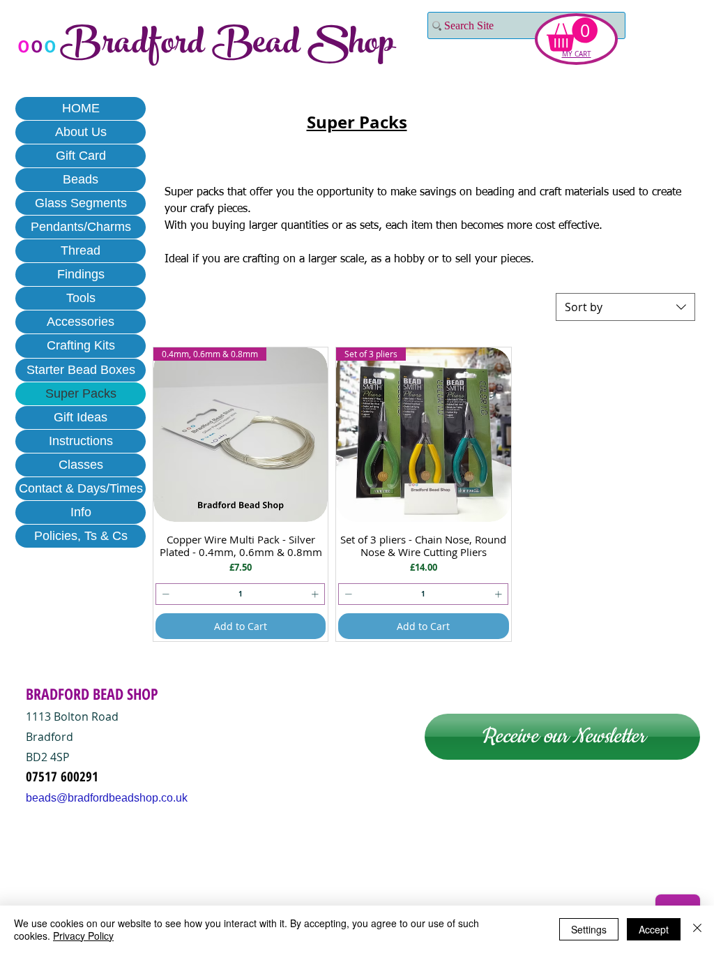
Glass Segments (81, 203)
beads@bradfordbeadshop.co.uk (107, 798)
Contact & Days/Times (81, 488)
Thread (80, 250)
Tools (81, 298)
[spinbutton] (240, 594)
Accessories (80, 322)
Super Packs (80, 393)
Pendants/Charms (81, 227)
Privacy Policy (83, 936)
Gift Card (81, 156)
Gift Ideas (80, 417)
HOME (81, 108)
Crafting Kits (81, 345)
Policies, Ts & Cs (81, 536)
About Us (81, 132)
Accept (654, 929)
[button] (572, 34)
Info (80, 512)
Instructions (81, 441)
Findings (81, 274)
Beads (80, 179)
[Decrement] (164, 594)
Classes (81, 465)
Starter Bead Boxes (80, 370)
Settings (589, 929)
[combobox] (625, 307)
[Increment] (316, 594)
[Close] (697, 929)
